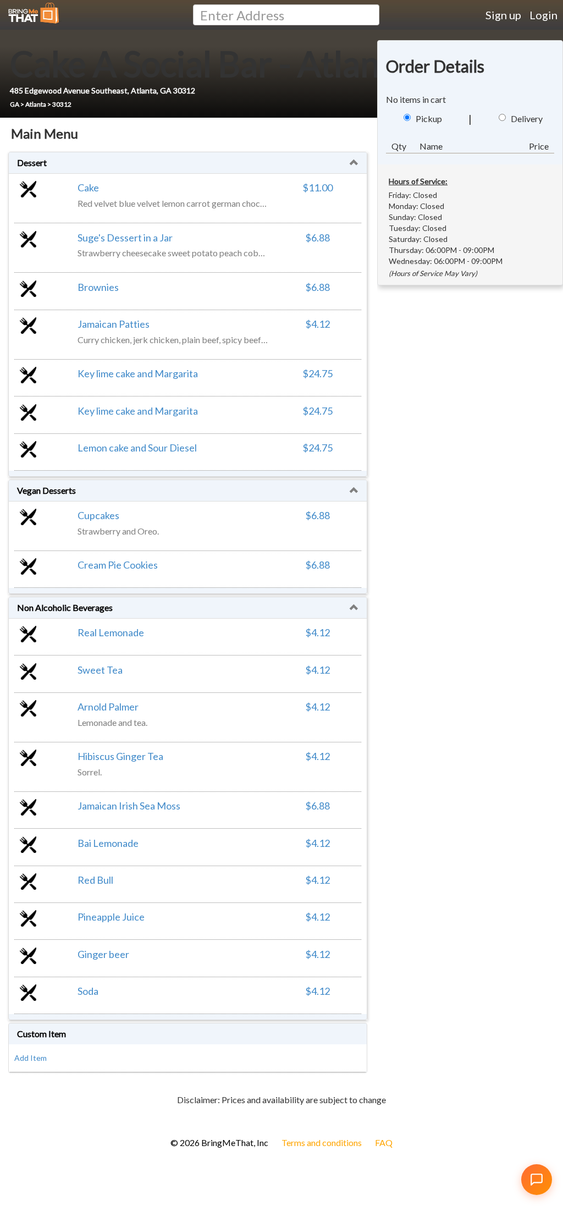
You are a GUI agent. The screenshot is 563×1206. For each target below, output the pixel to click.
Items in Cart (27, 1117)
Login (543, 14)
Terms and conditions (322, 1142)
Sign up (503, 14)
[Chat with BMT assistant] (536, 1179)
